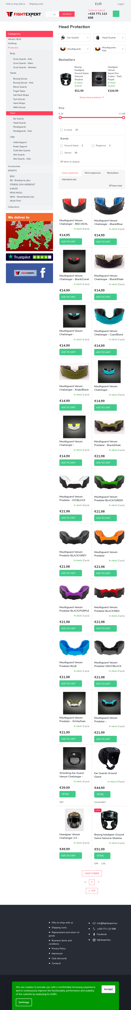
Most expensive (93, 172)
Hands (13, 73)
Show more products (90, 97)
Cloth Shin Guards (21, 150)
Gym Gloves (19, 99)
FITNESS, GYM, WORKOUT (22, 184)
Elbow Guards (20, 87)
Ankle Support (20, 142)
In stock (71, 129)
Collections (13, 206)
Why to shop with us (15, 4)
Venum (70, 152)
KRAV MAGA (16, 192)
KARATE (14, 188)
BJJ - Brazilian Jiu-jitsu (20, 180)
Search (66, 14)
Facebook (102, 934)
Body (12, 53)
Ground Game (73, 145)
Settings (24, 1002)
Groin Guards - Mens (23, 63)
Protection (13, 47)
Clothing (12, 43)
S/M (61, 802)
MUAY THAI (15, 201)
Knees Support (20, 146)
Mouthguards (19, 126)
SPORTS (12, 170)
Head (12, 113)
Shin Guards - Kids (22, 158)
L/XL (103, 863)
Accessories (14, 166)
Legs (12, 136)
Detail (65, 794)
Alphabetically (69, 179)
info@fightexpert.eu (107, 923)
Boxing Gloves (20, 78)
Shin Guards (19, 154)
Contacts (56, 963)
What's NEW (14, 39)
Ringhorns (103, 145)
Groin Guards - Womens (24, 67)
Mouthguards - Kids (22, 131)
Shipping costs (36, 4)
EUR (98, 4)
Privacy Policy (59, 948)
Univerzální (99, 802)
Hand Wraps (19, 103)
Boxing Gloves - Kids (23, 82)
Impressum (57, 953)
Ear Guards (18, 118)
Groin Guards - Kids (22, 59)
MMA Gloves (19, 107)
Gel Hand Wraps (21, 95)
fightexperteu (104, 939)
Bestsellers (113, 172)
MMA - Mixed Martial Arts (22, 197)
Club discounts (59, 958)
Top (93, 890)
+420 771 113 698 (106, 928)
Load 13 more (92, 873)
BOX (12, 176)
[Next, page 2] (92, 882)
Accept (108, 989)
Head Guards (19, 122)
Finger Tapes (19, 91)
